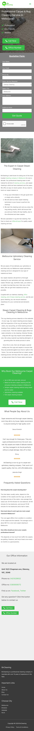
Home (3, 687)
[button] (10, 41)
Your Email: (5, 68)
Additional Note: (7, 107)
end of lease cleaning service (16, 297)
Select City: (5, 88)
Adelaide (4, 710)
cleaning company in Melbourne (16, 178)
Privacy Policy (10, 727)
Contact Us (5, 694)
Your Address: (6, 95)
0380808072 (15, 585)
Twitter (23, 591)
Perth (3, 712)
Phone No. (5, 75)
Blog (3, 692)
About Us (4, 690)
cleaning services (19, 183)
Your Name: (6, 61)
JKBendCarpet (16, 221)
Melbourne (5, 705)
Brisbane (4, 708)
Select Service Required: (10, 81)
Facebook (15, 591)
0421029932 (15, 579)
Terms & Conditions (22, 727)
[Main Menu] (30, 4)
